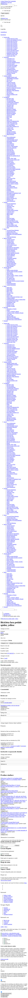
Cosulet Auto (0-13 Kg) (12, 38)
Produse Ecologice (11, 251)
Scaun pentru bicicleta (12, 103)
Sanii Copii (9, 119)
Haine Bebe (9, 290)
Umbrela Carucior (11, 73)
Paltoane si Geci (10, 304)
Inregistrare (3, 34)
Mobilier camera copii (12, 77)
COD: (2, 661)
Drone (8, 217)
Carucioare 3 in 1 (11, 60)
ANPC (2, 926)
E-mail (2, 701)
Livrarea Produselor (8, 899)
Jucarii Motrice (10, 171)
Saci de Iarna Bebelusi (12, 71)
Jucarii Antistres (10, 191)
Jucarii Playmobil (11, 194)
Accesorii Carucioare (12, 66)
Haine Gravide (10, 277)
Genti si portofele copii (12, 123)
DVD (8, 269)
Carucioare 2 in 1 (11, 58)
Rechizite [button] (6, 307)
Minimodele (9, 179)
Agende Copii (10, 315)
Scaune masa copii (11, 231)
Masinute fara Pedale (11, 110)
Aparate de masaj (11, 279)
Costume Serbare (11, 298)
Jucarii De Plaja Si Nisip (12, 221)
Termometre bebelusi (11, 258)
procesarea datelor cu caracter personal (13, 746)
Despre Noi (7, 1)
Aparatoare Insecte (11, 69)
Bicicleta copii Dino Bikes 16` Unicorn (10, 808)
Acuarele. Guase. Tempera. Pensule (15, 312)
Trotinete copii (10, 106)
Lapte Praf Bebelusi (11, 237)
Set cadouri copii (10, 278)
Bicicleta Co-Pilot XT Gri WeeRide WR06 (11, 779)
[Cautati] (15, 5)
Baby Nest (9, 81)
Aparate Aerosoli (11, 239)
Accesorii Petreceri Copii (12, 301)
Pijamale (9, 294)
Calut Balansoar (10, 138)
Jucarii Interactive (11, 154)
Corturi (8, 95)
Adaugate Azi (7, 909)
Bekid (2, 632)
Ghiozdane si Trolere (11, 308)
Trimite (2, 748)
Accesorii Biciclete (11, 101)
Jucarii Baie (9, 142)
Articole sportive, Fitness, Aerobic (15, 275)
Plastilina (9, 189)
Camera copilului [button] (8, 75)
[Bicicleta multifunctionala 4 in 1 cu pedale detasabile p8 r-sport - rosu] (14, 829)
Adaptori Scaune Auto (12, 54)
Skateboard (9, 115)
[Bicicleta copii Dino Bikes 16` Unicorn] (10, 807)
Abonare (17, 845)
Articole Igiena (10, 241)
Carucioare (6, 343)
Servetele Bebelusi (11, 265)
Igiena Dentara (10, 266)
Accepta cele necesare (6, 993)
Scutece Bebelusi (11, 255)
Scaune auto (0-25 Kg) (12, 41)
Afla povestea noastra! (6, 880)
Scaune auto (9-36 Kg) (12, 46)
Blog (25, 883)
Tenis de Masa (10, 223)
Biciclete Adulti (10, 99)
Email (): (3, 761)
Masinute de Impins (11, 113)
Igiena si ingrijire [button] (7, 238)
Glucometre (9, 246)
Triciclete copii (10, 105)
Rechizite (6, 593)
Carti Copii (9, 314)
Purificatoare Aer (11, 261)
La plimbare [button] (6, 97)
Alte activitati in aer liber (12, 226)
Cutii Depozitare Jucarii (12, 139)
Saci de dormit (10, 93)
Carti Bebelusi (10, 165)
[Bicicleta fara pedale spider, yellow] (9, 618)
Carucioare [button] (6, 57)
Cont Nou (9, 2)
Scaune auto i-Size (11, 56)
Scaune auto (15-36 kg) (12, 48)
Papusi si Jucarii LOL (12, 198)
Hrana (5, 515)
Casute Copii (10, 205)
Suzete (8, 235)
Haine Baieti (9, 289)
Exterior (5, 488)
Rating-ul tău (4, 712)
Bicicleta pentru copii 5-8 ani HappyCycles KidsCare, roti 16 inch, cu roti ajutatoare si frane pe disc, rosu (13, 816)
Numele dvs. (4, 709)
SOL (6, 926)
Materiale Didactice (11, 316)
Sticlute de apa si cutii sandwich (14, 319)
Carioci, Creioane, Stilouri (13, 311)
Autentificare (4, 2)
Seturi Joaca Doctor (11, 181)
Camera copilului (8, 362)
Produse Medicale (11, 254)
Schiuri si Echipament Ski (13, 121)
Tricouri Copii (10, 293)
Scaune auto (6, 323)
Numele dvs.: (4, 758)
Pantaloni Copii (10, 303)
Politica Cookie (7, 895)
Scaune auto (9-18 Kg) (12, 44)
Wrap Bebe (9, 130)
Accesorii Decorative (12, 86)
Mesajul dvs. (4, 715)
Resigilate (9, 282)
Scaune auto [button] (6, 37)
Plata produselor (7, 898)
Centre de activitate (11, 83)
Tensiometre (9, 257)
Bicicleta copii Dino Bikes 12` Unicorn (10, 786)
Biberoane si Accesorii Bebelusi (14, 234)
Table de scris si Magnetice (13, 318)
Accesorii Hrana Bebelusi (13, 230)
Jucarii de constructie (11, 147)
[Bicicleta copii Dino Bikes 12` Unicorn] (10, 785)
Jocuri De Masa (10, 174)
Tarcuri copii (10, 79)
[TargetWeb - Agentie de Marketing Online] (11, 935)
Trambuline (9, 207)
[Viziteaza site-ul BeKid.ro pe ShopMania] (11, 934)
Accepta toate (4, 996)
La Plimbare (6, 613)
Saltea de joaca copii (11, 85)
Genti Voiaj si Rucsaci (12, 122)
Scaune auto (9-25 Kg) (12, 45)
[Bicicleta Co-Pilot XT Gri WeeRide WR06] (11, 778)
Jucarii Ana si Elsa (11, 178)
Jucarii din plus (10, 150)
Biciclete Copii (10, 98)
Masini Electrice (10, 134)
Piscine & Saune (10, 218)
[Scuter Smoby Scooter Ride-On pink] (10, 822)
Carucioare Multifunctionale (13, 62)
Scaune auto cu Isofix (12, 49)
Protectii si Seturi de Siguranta (14, 87)
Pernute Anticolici (11, 250)
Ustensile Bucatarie (11, 283)
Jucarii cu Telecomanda (12, 146)
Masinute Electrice (11, 111)
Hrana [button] (5, 229)
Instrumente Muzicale (12, 141)
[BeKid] (4, 4)
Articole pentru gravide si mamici (14, 271)
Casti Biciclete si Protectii (13, 102)
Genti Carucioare (11, 67)
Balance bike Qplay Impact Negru (9, 792)
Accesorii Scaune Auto (12, 52)
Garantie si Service (8, 896)
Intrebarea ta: (4, 764)
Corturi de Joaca (10, 211)
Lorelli (5, 658)
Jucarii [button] (5, 135)
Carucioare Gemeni (11, 61)
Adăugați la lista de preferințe (15, 643)
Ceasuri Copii (10, 127)
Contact (2, 1)
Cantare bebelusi (10, 243)
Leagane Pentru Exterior (12, 210)
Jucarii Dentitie (10, 197)
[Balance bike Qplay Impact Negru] (9, 790)
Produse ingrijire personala (13, 253)
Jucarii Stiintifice (10, 173)
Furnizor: (3, 631)
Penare (8, 310)
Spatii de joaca (10, 213)
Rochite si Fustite (11, 306)
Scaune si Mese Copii (12, 225)
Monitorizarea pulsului (12, 249)
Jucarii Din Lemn (11, 186)
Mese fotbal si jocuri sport (13, 222)
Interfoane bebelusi (11, 89)
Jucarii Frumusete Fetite (12, 182)
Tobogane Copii (10, 206)
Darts (8, 227)
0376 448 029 (10, 653)
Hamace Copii (10, 209)
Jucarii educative (10, 151)
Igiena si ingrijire (7, 524)
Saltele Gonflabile (11, 219)
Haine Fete (9, 287)
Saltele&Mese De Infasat (12, 78)
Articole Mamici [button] (7, 267)
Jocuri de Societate (11, 167)
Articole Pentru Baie (11, 263)
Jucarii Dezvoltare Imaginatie (13, 169)
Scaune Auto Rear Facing (13, 50)
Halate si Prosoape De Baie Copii (14, 297)
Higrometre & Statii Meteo (13, 247)
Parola (2, 702)
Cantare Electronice (11, 285)
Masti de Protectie (11, 262)
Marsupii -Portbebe (11, 131)
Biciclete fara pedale (11, 133)
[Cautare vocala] (16, 5)
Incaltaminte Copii (11, 302)
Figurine (9, 177)
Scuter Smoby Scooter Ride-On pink (9, 823)
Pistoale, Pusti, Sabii (11, 158)
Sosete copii (9, 295)
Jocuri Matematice (11, 163)
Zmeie (8, 215)
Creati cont (6, 921)
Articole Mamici (7, 553)
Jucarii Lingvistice (11, 170)
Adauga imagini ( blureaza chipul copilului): (11, 723)
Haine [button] (5, 286)
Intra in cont (6, 920)
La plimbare (6, 383)
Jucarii (5, 422)
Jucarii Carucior (10, 145)
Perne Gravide (10, 274)
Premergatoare (10, 107)
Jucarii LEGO (10, 161)
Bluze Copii (9, 291)
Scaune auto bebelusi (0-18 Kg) (14, 40)
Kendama (9, 190)
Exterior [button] (5, 202)
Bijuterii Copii (10, 199)
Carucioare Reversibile (12, 65)
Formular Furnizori (8, 914)
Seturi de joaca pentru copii (13, 159)
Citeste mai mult (4, 959)
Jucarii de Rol (10, 149)
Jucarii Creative (10, 162)
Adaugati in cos (4, 643)
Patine (8, 118)
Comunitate (13, 1)
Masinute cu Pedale (11, 109)
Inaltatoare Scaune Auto (12, 53)
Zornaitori (9, 185)
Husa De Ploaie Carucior (12, 70)
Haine (5, 572)
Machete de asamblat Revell (13, 155)
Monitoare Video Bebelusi (13, 90)
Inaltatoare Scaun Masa (12, 233)
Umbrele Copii (10, 129)
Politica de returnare (8, 900)
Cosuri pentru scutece (12, 245)
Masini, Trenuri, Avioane (12, 183)
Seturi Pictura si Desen (12, 187)
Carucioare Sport (11, 64)
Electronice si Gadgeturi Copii (14, 193)
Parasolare (9, 74)
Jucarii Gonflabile (11, 153)
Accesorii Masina (11, 125)
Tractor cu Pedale (11, 114)
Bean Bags (9, 91)
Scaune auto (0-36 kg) (12, 42)
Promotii (6, 320)
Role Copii (9, 117)
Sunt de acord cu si (13, 746)
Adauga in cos (4, 783)
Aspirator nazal (10, 242)
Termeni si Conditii (15, 746)
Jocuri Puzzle (10, 175)
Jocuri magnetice (10, 195)
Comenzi (6, 923)
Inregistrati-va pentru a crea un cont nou (10, 705)
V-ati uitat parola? (8, 702)
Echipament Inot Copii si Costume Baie (16, 299)
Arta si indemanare (11, 137)
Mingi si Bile (10, 214)
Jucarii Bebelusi (10, 143)
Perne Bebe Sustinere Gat (13, 126)
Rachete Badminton (11, 203)
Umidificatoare (10, 259)
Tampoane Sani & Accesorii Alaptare (15, 281)
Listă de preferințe (8, 924)
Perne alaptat (10, 273)
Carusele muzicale (11, 82)
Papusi (8, 157)
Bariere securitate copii (12, 94)
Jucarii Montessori (11, 201)
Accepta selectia (4, 995)
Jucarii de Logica (11, 166)
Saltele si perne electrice (12, 270)
